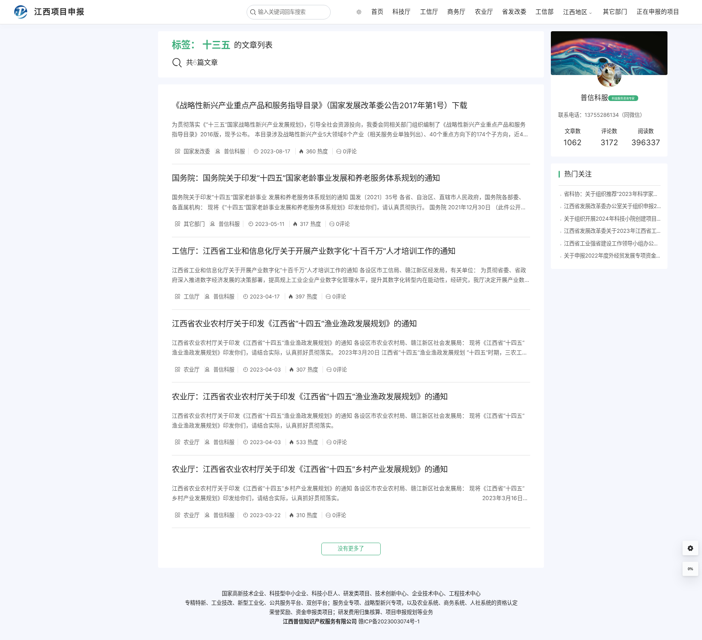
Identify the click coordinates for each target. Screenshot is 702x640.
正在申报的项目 (658, 11)
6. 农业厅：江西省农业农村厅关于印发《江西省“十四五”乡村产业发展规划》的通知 (58, 155)
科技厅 (401, 11)
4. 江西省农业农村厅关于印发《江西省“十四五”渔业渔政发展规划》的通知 (58, 109)
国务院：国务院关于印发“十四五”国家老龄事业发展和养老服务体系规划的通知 (306, 178)
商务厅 (456, 11)
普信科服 (233, 151)
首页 (377, 11)
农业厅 (484, 11)
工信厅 (429, 11)
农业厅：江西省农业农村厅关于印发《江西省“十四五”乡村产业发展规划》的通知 (310, 469)
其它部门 (615, 11)
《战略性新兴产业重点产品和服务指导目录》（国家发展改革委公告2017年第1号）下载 (319, 105)
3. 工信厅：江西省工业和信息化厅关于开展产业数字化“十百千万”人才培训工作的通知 (58, 86)
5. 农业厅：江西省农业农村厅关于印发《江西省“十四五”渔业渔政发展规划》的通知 (58, 132)
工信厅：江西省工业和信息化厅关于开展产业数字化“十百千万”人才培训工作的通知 (313, 251)
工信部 (544, 11)
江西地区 (575, 12)
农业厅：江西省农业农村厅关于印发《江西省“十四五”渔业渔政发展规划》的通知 (310, 397)
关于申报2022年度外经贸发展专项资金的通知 (618, 255)
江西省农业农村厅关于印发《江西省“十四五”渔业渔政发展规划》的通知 (294, 324)
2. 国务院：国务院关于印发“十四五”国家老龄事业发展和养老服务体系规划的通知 (59, 63)
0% (690, 569)
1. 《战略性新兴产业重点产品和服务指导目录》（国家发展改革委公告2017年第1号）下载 (59, 40)
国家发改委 (196, 151)
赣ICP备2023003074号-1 (389, 621)
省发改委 (514, 11)
